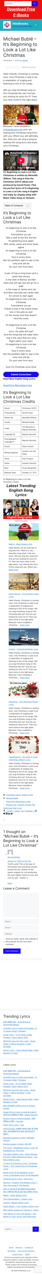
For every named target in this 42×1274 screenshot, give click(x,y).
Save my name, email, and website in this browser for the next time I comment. (22, 941)
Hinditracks (20, 23)
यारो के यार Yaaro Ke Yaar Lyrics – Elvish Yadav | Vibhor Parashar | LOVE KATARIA (19, 1044)
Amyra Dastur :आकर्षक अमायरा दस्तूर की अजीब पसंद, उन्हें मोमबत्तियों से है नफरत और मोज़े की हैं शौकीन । (20, 1131)
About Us (19, 1247)
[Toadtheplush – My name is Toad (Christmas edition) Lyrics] (24, 745)
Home (11, 1247)
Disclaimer (12, 1251)
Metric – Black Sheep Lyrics (20, 544)
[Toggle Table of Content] (26, 206)
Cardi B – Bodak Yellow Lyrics (16, 1203)
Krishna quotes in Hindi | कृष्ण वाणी (17, 1144)
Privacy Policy (17, 1254)
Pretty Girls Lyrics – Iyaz (13, 1125)
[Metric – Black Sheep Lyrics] (24, 532)
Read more (13, 570)
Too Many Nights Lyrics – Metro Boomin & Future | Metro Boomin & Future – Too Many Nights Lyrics (20, 1157)
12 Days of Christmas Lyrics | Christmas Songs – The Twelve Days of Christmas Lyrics (20, 1166)
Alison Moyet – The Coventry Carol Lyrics (21, 1206)
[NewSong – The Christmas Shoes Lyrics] (24, 690)
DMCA (27, 1254)
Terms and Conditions (26, 1251)
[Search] (35, 3)
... (4, 819)
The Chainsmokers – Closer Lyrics (17, 1199)
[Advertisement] (21, 984)
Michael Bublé (12, 798)
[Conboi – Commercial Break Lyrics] (24, 637)
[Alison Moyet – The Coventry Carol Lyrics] (24, 582)
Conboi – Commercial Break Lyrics (23, 649)
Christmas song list (13, 129)
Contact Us (29, 1247)
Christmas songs (13, 795)
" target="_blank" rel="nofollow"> (20, 811)
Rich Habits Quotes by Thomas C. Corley (21, 1210)
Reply (10, 883)
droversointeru (14, 857)
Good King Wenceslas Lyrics (17, 385)
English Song (27, 795)
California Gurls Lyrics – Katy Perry (18, 1179)
